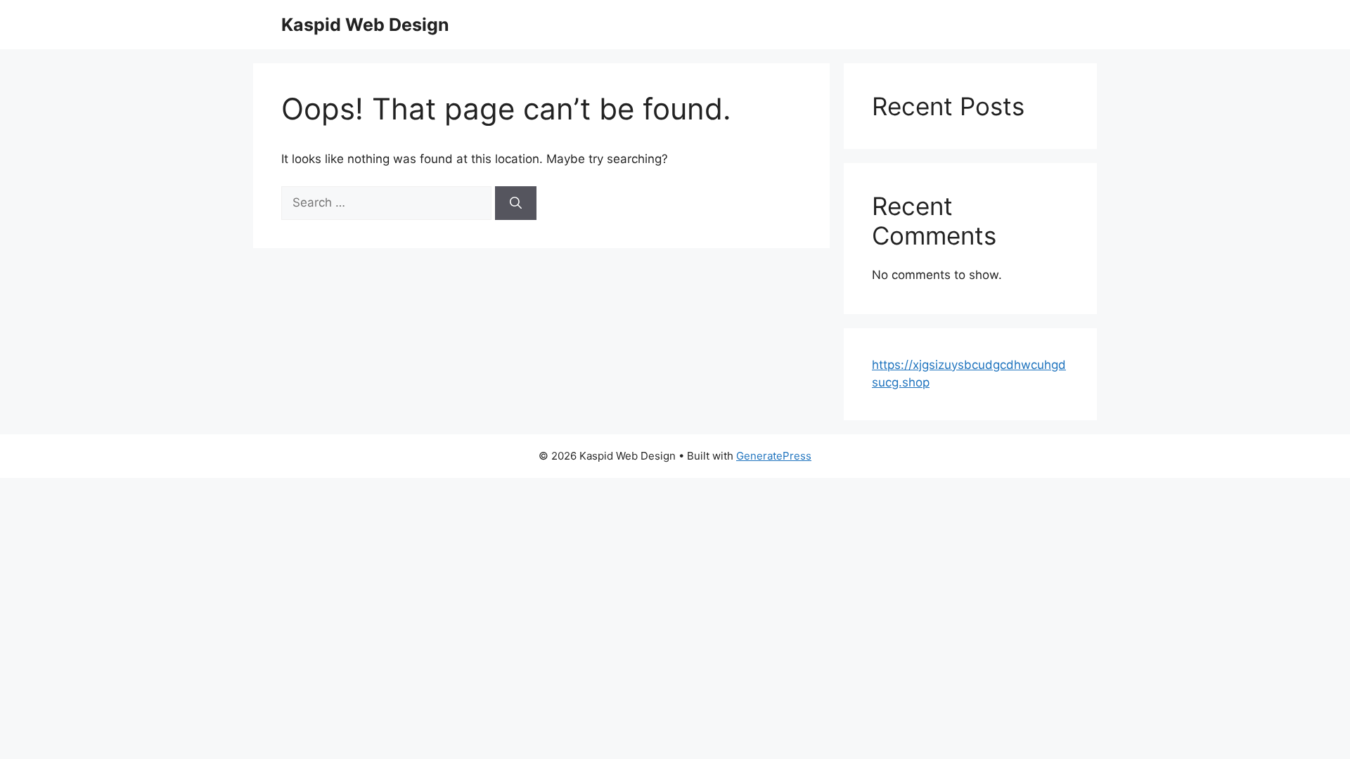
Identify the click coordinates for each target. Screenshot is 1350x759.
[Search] (515, 203)
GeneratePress (773, 455)
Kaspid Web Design (365, 24)
